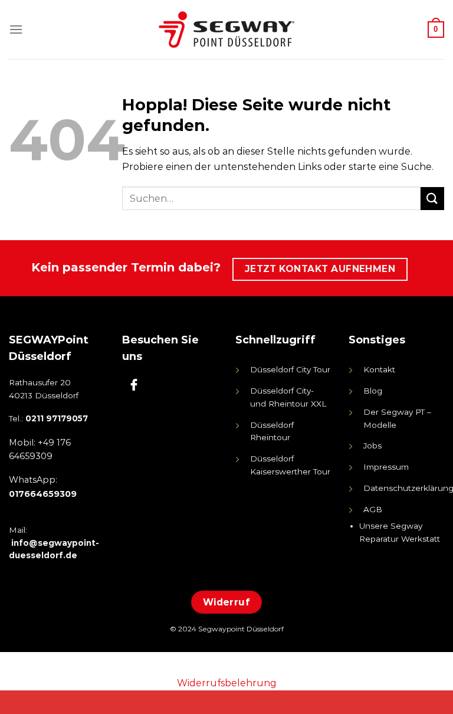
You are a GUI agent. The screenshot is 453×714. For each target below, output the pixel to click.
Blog (372, 390)
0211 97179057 (56, 418)
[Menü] (16, 29)
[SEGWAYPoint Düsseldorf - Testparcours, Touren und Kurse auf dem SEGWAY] (226, 29)
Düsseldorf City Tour (290, 369)
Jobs (372, 445)
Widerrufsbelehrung (227, 683)
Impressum (386, 466)
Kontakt (379, 369)
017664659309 (43, 494)
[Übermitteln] (432, 198)
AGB (372, 509)
